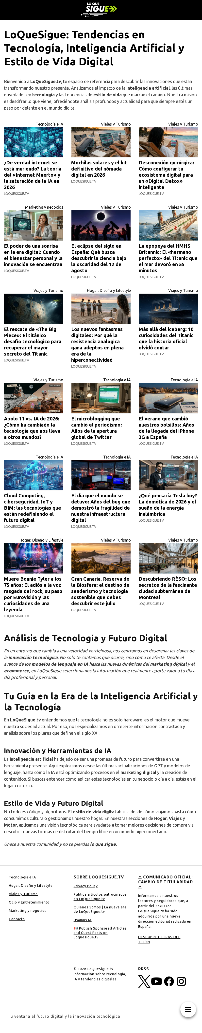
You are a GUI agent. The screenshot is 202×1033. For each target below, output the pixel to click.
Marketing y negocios (44, 207)
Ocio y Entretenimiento (29, 902)
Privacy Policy (86, 886)
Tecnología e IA (49, 124)
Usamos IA (83, 920)
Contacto (17, 919)
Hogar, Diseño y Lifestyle (109, 290)
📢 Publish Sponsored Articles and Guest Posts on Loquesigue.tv (100, 932)
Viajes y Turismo (116, 124)
